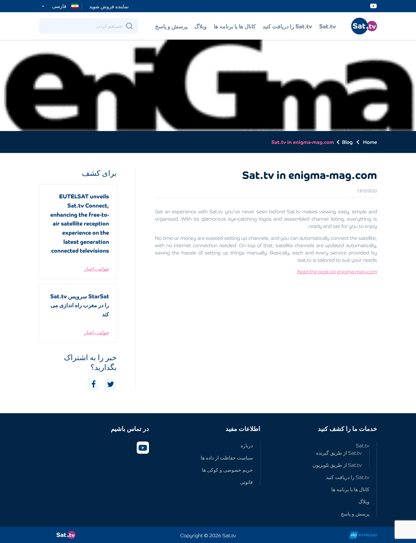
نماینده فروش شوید (109, 6)
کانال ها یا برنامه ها (235, 26)
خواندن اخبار (96, 268)
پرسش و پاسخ (171, 26)
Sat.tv (327, 26)
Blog (347, 142)
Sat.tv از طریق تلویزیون (337, 464)
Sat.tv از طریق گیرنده (339, 452)
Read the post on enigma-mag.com (337, 271)
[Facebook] (93, 384)
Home (370, 141)
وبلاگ (200, 26)
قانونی (246, 481)
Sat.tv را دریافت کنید (287, 26)
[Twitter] (110, 384)
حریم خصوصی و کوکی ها (227, 469)
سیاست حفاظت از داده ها (227, 457)
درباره (247, 445)
